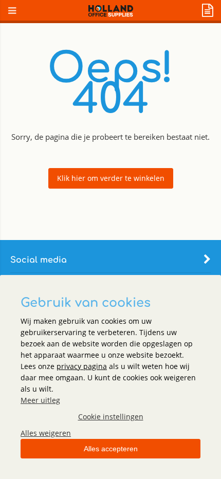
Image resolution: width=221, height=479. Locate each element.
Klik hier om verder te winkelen (110, 178)
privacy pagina (82, 366)
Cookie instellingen (110, 416)
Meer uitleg (40, 400)
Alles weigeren (46, 433)
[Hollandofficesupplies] (111, 14)
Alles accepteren (111, 449)
